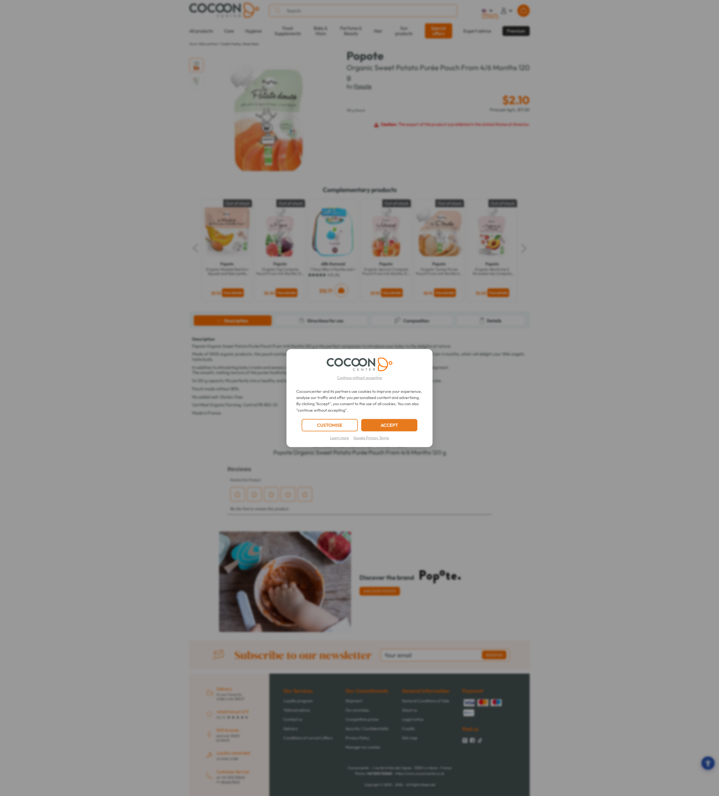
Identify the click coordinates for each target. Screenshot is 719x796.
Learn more (339, 437)
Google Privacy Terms (371, 437)
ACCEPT (389, 425)
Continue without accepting (359, 377)
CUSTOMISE (329, 425)
